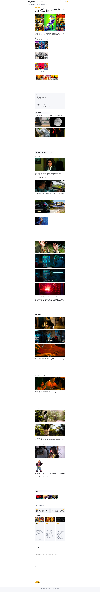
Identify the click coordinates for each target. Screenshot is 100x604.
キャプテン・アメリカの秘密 (41, 104)
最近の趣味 (38, 96)
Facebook (40, 505)
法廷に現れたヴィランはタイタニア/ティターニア (44, 106)
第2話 (37, 107)
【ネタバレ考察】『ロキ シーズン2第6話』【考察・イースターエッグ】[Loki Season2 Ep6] (39, 527)
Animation (46, 2)
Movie (49, 0)
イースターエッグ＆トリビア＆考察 (41, 97)
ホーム (29, 4)
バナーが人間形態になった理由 (41, 99)
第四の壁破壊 (39, 98)
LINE (46, 505)
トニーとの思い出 (40, 103)
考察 (60, 0)
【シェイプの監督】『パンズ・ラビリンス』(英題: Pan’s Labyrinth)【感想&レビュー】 (49, 527)
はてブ (44, 505)
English (46, 0)
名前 (35, 566)
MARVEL (55, 0)
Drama (52, 0)
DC (51, 588)
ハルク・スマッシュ (40, 105)
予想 (62, 0)
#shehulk (37, 503)
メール (36, 571)
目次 (37, 94)
